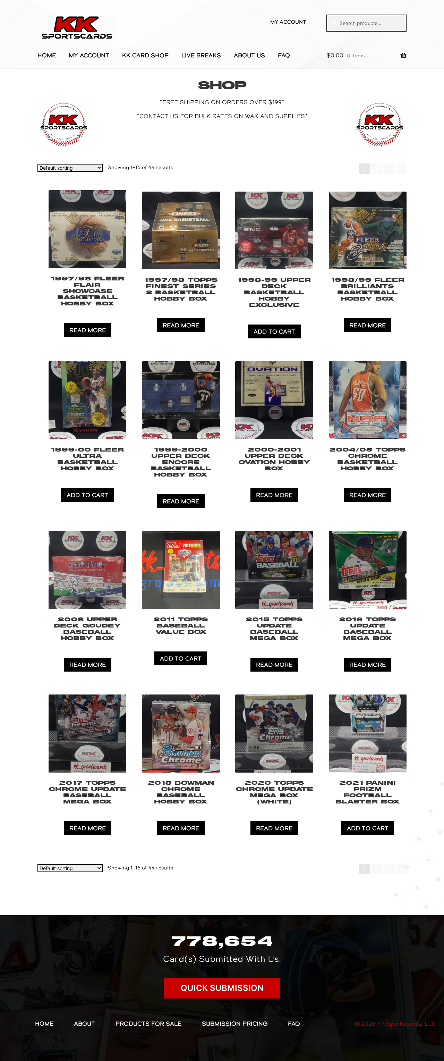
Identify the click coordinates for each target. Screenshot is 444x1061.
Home (46, 55)
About (84, 1023)
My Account (288, 21)
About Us (249, 55)
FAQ (284, 55)
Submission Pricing (234, 1023)
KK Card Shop (145, 55)
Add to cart (274, 331)
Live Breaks (201, 55)
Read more (87, 330)
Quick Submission (222, 988)
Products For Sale (148, 1023)
